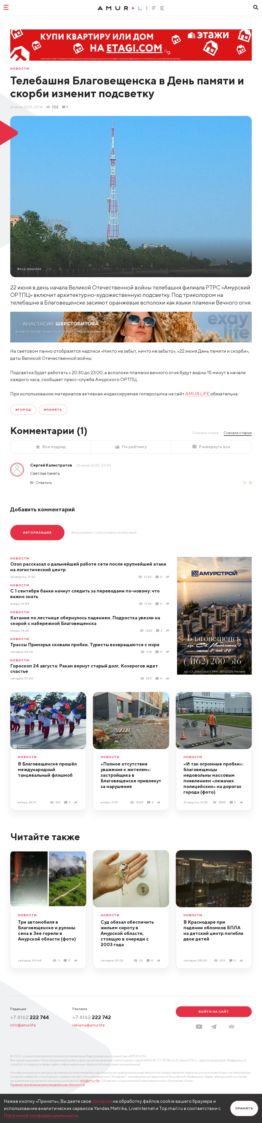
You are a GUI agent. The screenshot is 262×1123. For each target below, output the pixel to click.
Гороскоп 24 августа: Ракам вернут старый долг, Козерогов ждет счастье (84, 668)
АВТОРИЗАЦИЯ (37, 532)
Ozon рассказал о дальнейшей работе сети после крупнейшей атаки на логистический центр (88, 566)
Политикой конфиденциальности (41, 1115)
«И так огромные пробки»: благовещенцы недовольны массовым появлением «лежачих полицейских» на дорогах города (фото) (213, 778)
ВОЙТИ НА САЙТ (214, 1011)
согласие (102, 1101)
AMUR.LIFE (197, 393)
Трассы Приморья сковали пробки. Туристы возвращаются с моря (84, 644)
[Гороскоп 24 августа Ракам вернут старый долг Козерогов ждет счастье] (168, 678)
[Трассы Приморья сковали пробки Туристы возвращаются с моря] (168, 651)
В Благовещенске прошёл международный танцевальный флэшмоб (47, 769)
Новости (19, 68)
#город (23, 410)
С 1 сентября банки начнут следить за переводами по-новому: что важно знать (85, 593)
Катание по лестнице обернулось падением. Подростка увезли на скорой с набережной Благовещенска (85, 620)
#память (53, 410)
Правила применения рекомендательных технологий (47, 1085)
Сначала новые (205, 433)
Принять (244, 1108)
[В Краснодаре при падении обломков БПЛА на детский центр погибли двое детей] (242, 960)
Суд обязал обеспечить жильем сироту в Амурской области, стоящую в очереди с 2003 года (127, 933)
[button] (231, 1027)
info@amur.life (23, 1025)
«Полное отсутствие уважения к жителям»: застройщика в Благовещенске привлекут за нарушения (131, 775)
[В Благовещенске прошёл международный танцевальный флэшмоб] (76, 802)
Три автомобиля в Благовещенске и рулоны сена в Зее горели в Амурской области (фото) (47, 930)
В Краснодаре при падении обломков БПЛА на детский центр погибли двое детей (213, 930)
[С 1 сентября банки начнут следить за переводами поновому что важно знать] (168, 603)
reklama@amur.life (88, 1025)
